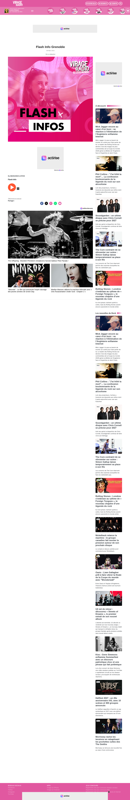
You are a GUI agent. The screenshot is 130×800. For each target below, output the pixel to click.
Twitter (10, 790)
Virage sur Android (53, 790)
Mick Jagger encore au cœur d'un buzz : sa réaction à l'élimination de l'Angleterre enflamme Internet (109, 131)
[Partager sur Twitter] (46, 204)
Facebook (11, 787)
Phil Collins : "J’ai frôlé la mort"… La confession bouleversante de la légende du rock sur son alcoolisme (108, 179)
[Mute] (32, 11)
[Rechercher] (120, 3)
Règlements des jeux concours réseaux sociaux (101, 787)
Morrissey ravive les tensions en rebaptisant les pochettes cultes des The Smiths (108, 740)
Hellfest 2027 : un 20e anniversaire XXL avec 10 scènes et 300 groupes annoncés (108, 702)
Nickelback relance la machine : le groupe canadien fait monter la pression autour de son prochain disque (107, 540)
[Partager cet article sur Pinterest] (50, 204)
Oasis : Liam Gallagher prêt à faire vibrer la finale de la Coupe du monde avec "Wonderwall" (108, 576)
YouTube (11, 794)
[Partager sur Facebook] (41, 204)
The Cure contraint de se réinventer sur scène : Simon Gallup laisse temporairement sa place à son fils (108, 255)
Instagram (11, 792)
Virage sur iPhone (53, 787)
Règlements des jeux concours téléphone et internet (103, 792)
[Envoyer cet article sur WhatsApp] (55, 204)
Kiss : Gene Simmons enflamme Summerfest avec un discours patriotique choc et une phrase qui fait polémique (108, 659)
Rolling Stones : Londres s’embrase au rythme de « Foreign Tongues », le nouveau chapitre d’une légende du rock (108, 294)
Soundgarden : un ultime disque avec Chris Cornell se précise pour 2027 (109, 218)
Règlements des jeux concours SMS (98, 790)
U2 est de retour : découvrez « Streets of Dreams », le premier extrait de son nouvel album (107, 614)
